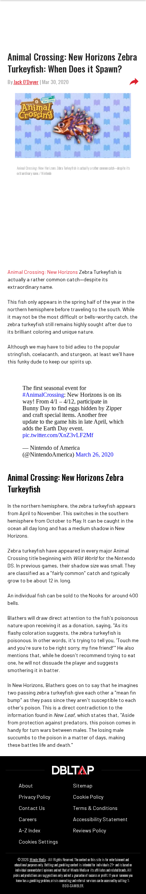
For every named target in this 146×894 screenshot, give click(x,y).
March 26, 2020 (94, 454)
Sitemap (82, 785)
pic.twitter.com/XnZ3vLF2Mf (57, 435)
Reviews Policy (89, 830)
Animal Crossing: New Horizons (42, 272)
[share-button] (134, 81)
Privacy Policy (34, 797)
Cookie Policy (88, 797)
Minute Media (38, 859)
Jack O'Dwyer (26, 82)
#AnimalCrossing (43, 395)
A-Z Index (29, 830)
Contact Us (32, 808)
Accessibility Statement (100, 819)
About (26, 785)
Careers (28, 819)
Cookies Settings (38, 841)
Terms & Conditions (95, 808)
